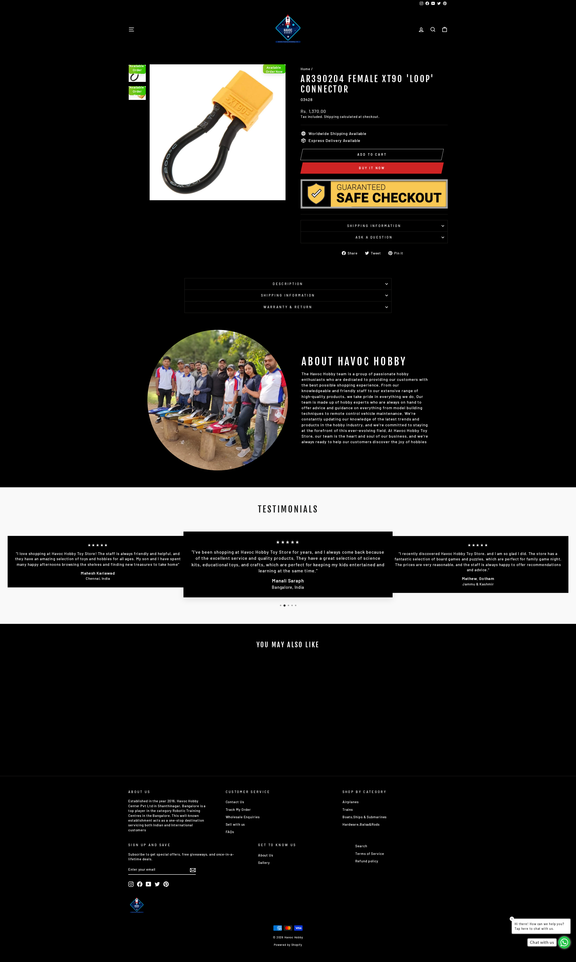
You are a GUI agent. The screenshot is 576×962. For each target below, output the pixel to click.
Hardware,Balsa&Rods (361, 824)
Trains (347, 809)
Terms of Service (369, 854)
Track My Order (238, 809)
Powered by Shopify (288, 944)
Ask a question (374, 237)
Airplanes (350, 802)
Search (361, 846)
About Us (265, 855)
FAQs (230, 832)
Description (288, 284)
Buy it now (372, 168)
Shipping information (374, 226)
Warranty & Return (287, 307)
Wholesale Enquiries (243, 817)
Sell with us (235, 824)
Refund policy (366, 861)
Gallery (264, 863)
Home (305, 69)
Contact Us (235, 802)
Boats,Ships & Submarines (364, 817)
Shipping (331, 117)
